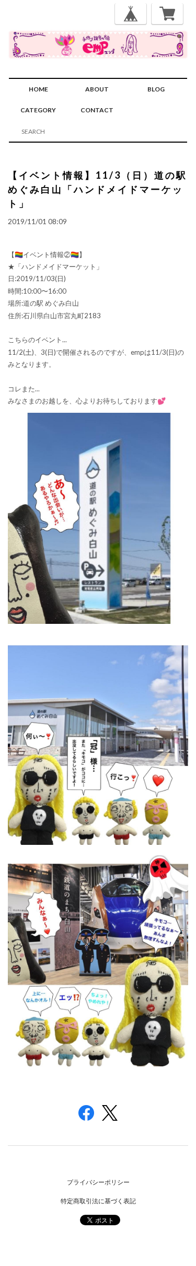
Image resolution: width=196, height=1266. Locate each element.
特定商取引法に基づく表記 (98, 1201)
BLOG (156, 89)
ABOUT (97, 89)
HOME (38, 89)
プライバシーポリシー (98, 1182)
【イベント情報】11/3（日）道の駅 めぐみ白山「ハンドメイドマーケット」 (97, 189)
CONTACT (96, 110)
